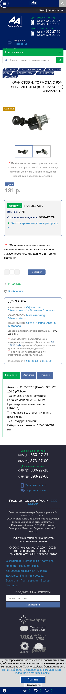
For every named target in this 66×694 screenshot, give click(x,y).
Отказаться (33, 685)
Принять (33, 679)
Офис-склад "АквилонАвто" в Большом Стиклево (31, 309)
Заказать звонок (35, 485)
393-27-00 (33, 476)
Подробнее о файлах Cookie (32, 673)
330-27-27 (33, 454)
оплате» (46, 360)
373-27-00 (33, 460)
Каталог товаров (14, 52)
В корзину (37, 272)
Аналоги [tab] (28, 375)
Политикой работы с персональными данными (31, 669)
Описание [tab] (11, 375)
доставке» (32, 360)
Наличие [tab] (45, 375)
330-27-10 (33, 470)
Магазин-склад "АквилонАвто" (26, 317)
